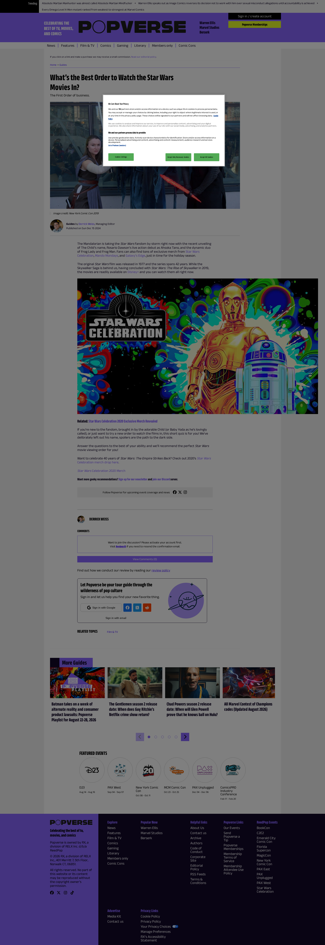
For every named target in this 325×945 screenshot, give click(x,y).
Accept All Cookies (206, 157)
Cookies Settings (121, 157)
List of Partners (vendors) (117, 145)
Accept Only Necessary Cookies (178, 157)
